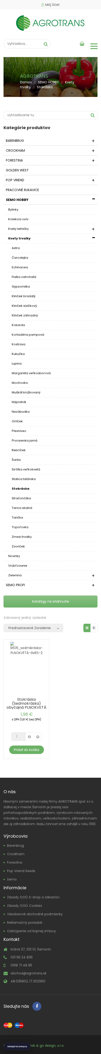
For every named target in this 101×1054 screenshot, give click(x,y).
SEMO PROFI (15, 585)
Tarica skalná (22, 508)
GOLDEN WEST (17, 170)
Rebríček (19, 450)
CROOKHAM (15, 150)
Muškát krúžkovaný (26, 392)
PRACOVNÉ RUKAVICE (22, 190)
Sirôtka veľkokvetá (26, 469)
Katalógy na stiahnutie (50, 601)
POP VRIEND (15, 180)
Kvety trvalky (19, 238)
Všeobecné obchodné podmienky (35, 914)
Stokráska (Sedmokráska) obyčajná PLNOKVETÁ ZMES (26, 705)
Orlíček (17, 421)
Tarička (17, 517)
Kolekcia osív (18, 219)
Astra (16, 248)
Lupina (17, 363)
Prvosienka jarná (24, 440)
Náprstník (19, 402)
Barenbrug (15, 845)
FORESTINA (14, 160)
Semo (12, 879)
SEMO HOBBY (48, 82)
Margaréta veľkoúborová (31, 373)
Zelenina (15, 575)
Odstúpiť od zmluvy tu (17, 1046)
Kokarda (18, 325)
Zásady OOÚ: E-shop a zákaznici (33, 897)
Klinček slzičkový (24, 306)
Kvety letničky (18, 229)
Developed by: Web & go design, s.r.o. (34, 1045)
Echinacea (20, 267)
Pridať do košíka (26, 749)
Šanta (16, 460)
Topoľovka (20, 527)
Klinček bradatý (23, 296)
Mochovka (20, 383)
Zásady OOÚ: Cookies (24, 905)
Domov (26, 82)
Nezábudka (21, 411)
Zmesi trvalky (22, 537)
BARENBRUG (15, 140)
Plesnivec (19, 431)
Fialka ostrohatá (24, 277)
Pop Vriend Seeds (21, 871)
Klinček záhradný (25, 315)
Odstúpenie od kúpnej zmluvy (31, 931)
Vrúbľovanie (17, 565)
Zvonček (18, 546)
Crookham (15, 854)
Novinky (14, 556)
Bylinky (13, 209)
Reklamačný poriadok (24, 922)
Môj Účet (52, 4)
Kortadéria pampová (28, 334)
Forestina (14, 862)
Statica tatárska (24, 479)
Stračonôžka (21, 498)
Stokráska (20, 488)
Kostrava (18, 344)
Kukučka (18, 354)
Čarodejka (20, 257)
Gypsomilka (21, 286)
